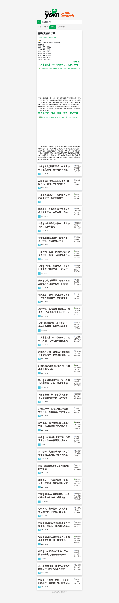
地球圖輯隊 (61, 27)
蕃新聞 (46, 27)
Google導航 (53, 37)
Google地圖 (43, 37)
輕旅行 (53, 27)
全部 (39, 27)
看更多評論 (76, 61)
